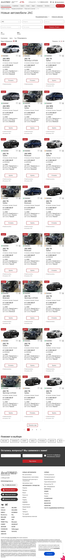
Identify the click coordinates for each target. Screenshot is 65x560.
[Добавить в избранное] (17, 56)
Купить (54, 80)
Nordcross (4, 514)
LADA (2, 507)
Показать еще (32, 425)
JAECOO (3, 534)
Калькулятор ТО (48, 484)
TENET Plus (4, 522)
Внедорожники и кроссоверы (31, 477)
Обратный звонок (10, 494)
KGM (13, 517)
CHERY (3, 524)
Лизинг (24, 509)
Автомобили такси (28, 483)
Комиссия (25, 495)
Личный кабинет (10, 489)
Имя (1, 453)
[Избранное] (51, 2)
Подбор (25, 499)
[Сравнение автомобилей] (53, 2)
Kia (12, 514)
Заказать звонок (60, 5)
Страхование (26, 504)
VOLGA (3, 510)
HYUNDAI (14, 512)
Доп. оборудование (49, 486)
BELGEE (3, 517)
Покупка (25, 488)
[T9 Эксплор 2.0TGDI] (32, 49)
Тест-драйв (26, 514)
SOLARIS (14, 510)
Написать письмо (10, 499)
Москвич (14, 522)
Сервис (46, 496)
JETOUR (3, 526)
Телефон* (24, 453)
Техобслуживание (49, 474)
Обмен (24, 497)
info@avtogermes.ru (7, 481)
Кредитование (26, 507)
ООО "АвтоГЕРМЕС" (12, 537)
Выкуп (24, 492)
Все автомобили (27, 474)
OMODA (3, 531)
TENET (3, 519)
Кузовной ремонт (49, 479)
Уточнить (11, 80)
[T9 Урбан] (54, 49)
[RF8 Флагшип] (11, 49)
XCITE (13, 526)
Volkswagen (15, 529)
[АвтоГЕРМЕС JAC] (22, 2)
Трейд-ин (25, 511)
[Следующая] (40, 429)
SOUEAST (15, 524)
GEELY (3, 512)
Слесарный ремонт (49, 477)
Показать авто (54, 27)
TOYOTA (14, 531)
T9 (2, 33)
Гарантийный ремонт (50, 481)
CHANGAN (4, 529)
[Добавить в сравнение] (19, 56)
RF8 (19, 33)
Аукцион (25, 490)
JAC (13, 519)
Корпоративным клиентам (30, 516)
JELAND (14, 507)
